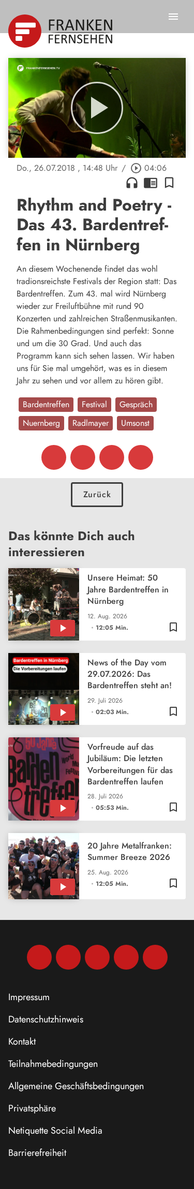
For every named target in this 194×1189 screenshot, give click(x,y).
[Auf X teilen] (82, 457)
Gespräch (136, 404)
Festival (94, 404)
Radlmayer (90, 423)
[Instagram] (68, 957)
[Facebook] (39, 957)
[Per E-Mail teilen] (140, 457)
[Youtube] (97, 957)
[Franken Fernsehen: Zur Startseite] (61, 31)
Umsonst (135, 423)
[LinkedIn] (126, 957)
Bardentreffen (46, 404)
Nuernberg (41, 423)
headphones (132, 182)
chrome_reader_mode (150, 182)
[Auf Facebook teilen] (53, 457)
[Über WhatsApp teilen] (111, 457)
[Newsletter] (155, 957)
